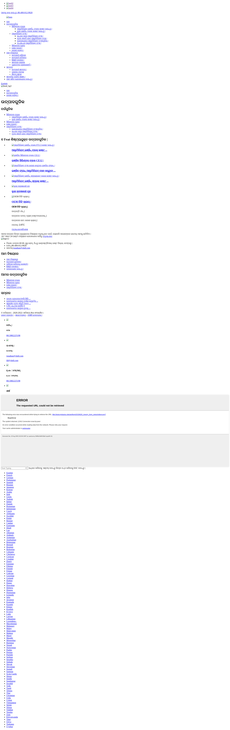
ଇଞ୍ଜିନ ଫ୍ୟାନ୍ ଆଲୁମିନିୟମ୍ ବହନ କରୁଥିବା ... (34, 170)
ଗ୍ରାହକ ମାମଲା (18, 72)
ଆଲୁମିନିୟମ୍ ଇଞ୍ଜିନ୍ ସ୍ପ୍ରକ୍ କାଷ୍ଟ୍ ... (30, 181)
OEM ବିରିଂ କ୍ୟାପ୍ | (21, 201)
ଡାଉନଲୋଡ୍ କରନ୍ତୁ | (15, 269)
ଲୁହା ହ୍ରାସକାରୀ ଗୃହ (21, 191)
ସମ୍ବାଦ (9, 67)
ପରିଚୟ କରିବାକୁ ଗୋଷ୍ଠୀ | (17, 264)
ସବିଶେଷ (24, 229)
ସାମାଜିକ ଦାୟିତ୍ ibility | (15, 77)
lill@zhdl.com (12, 360)
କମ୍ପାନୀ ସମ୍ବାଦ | (19, 69)
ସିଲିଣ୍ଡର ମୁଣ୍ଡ (18, 45)
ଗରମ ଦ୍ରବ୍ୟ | (7, 315)
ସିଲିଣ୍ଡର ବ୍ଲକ (18, 26)
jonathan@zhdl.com (21, 248)
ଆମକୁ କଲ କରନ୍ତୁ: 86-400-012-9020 (16, 12)
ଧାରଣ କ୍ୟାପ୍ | (18, 50)
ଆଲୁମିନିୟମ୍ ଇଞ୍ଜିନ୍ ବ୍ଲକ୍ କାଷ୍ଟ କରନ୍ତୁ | (34, 29)
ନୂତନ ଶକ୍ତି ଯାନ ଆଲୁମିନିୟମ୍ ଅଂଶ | (32, 38)
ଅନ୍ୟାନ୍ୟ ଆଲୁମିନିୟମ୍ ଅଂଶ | (29, 43)
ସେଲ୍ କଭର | (17, 48)
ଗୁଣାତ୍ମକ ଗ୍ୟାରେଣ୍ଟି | (21, 65)
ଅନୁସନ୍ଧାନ (16, 229)
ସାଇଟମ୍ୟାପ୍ (20, 315)
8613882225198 (13, 335)
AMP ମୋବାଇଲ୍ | (35, 315)
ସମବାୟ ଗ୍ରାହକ (18, 62)
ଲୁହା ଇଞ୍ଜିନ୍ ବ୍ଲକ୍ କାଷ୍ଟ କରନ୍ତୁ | (31, 31)
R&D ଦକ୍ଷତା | (18, 60)
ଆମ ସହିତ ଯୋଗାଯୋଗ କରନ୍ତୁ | (19, 79)
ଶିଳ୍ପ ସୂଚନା (17, 74)
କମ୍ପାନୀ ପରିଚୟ (19, 55)
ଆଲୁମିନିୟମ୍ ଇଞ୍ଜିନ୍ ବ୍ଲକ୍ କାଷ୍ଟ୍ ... (29, 150)
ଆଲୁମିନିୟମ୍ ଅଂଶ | (19, 33)
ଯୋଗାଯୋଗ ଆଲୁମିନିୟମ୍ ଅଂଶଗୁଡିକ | (32, 41)
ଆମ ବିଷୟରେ (12, 53)
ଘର (8, 21)
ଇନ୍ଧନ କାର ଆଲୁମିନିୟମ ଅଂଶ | (30, 36)
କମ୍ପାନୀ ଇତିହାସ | (19, 57)
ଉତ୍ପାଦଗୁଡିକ (12, 24)
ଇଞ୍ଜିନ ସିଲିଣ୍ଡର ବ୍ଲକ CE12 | (28, 160)
